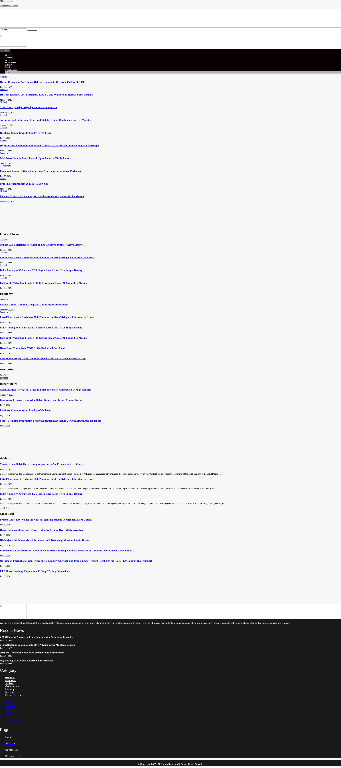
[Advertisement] (80, 216)
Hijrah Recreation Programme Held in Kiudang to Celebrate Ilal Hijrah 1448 (42, 82)
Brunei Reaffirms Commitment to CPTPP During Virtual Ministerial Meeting (37, 645)
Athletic (8, 60)
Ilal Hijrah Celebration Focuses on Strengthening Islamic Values (32, 653)
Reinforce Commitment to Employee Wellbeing (25, 132)
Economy (9, 57)
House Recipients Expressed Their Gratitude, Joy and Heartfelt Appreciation (42, 530)
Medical (8, 67)
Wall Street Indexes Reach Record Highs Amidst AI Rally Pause (34, 158)
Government (10, 62)
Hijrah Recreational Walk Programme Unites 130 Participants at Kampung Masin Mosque (49, 145)
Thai (13, 72)
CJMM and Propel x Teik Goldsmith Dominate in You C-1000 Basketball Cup (43, 358)
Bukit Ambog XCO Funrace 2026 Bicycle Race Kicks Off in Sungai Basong (41, 270)
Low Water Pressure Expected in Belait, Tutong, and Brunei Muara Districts (41, 400)
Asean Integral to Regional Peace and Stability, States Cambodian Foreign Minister (45, 120)
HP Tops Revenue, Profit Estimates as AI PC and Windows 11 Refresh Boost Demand (46, 94)
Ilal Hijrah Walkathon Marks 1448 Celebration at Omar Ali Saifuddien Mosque (43, 283)
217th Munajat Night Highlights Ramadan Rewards (28, 107)
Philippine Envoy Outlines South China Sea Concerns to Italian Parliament (41, 171)
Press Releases (11, 70)
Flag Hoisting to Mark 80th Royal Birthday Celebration (27, 660)
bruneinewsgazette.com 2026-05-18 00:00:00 (24, 183)
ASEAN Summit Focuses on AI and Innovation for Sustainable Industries (36, 637)
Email (2, 375)
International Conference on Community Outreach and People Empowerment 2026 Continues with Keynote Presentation (66, 550)
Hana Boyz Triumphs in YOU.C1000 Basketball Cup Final (32, 348)
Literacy (8, 65)
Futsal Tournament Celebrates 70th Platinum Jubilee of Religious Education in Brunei (47, 257)
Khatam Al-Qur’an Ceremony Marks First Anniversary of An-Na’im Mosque (42, 196)
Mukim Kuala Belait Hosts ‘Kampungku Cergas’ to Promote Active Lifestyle (42, 244)
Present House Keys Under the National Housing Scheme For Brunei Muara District (46, 519)
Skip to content (6, 1)
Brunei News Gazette (9, 6)
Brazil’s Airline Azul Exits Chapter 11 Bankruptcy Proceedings (34, 304)
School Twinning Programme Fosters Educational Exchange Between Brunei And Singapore (50, 420)
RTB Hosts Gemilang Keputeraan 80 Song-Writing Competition (35, 571)
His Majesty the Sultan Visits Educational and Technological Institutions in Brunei (45, 540)
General (8, 55)
